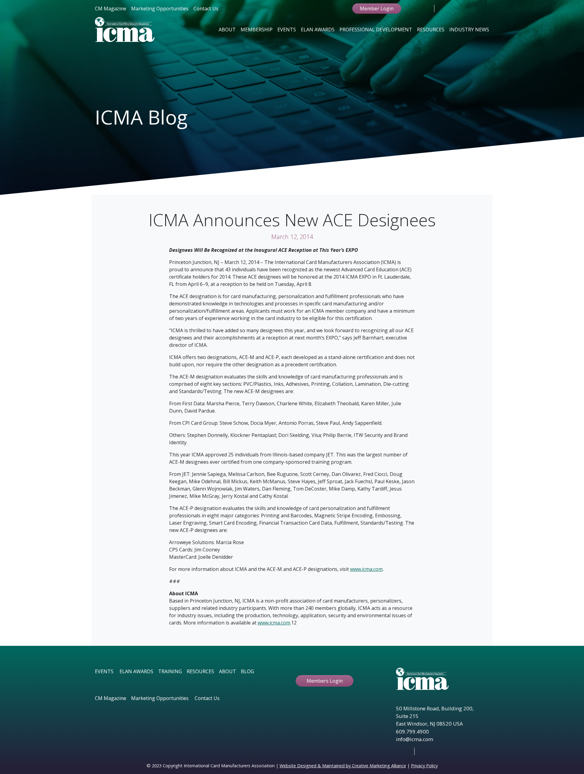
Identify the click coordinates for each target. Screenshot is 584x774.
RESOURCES (200, 671)
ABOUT (227, 671)
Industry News (469, 29)
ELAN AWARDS (136, 671)
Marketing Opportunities (160, 8)
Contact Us (205, 8)
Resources (430, 29)
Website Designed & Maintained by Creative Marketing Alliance (343, 766)
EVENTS (104, 671)
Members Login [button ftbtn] (325, 680)
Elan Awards (318, 29)
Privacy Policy (424, 766)
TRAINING (170, 671)
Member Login (377, 8)
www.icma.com (366, 569)
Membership (257, 29)
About (227, 29)
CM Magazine (110, 8)
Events (286, 29)
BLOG (247, 671)
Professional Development (375, 29)
